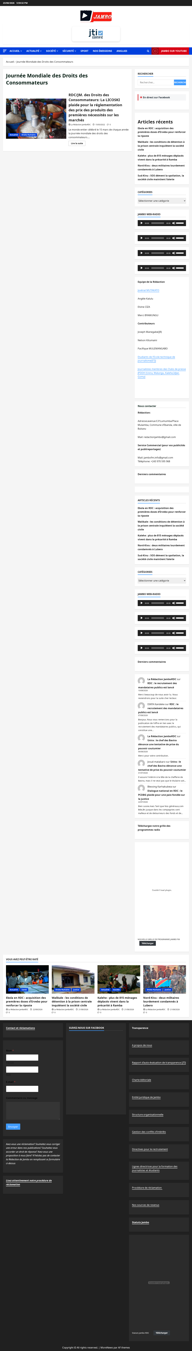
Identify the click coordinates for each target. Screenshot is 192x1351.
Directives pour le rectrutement (150, 1149)
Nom (8, 1075)
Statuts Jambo (140, 1222)
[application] (162, 223)
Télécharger (148, 943)
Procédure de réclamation (147, 1187)
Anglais (122, 51)
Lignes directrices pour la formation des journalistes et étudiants (154, 1168)
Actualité (32, 51)
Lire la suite (78, 144)
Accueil (15, 51)
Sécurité (68, 51)
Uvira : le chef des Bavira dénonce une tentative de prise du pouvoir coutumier (158, 744)
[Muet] (173, 223)
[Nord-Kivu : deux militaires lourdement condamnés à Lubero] (164, 979)
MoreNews (106, 1347)
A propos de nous (142, 1045)
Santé (24, 989)
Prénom (10, 1063)
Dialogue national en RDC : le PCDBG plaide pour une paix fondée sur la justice (161, 795)
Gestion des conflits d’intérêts (149, 1131)
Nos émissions (102, 51)
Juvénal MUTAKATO (148, 290)
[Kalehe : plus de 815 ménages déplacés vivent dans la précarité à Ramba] (119, 979)
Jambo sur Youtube (174, 51)
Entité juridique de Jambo (146, 1097)
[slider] (180, 222)
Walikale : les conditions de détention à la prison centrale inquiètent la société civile (161, 145)
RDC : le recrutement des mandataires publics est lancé (160, 708)
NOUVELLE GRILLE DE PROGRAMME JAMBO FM (159, 939)
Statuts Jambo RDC (140, 1333)
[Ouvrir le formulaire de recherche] (148, 51)
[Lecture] (141, 223)
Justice (76, 989)
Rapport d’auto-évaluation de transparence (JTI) (159, 1062)
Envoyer (13, 1126)
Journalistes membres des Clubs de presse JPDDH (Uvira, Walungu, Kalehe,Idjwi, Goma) (162, 372)
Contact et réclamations (20, 1028)
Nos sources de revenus (145, 1205)
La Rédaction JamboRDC (81, 124)
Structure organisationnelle (147, 1114)
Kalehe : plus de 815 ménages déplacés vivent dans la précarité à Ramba (117, 1001)
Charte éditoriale (141, 1079)
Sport (84, 51)
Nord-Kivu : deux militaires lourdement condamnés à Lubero (161, 1001)
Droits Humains (29, 134)
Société (51, 51)
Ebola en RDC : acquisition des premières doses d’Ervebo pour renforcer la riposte (162, 132)
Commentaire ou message (21, 1098)
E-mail (10, 1082)
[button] (5, 51)
